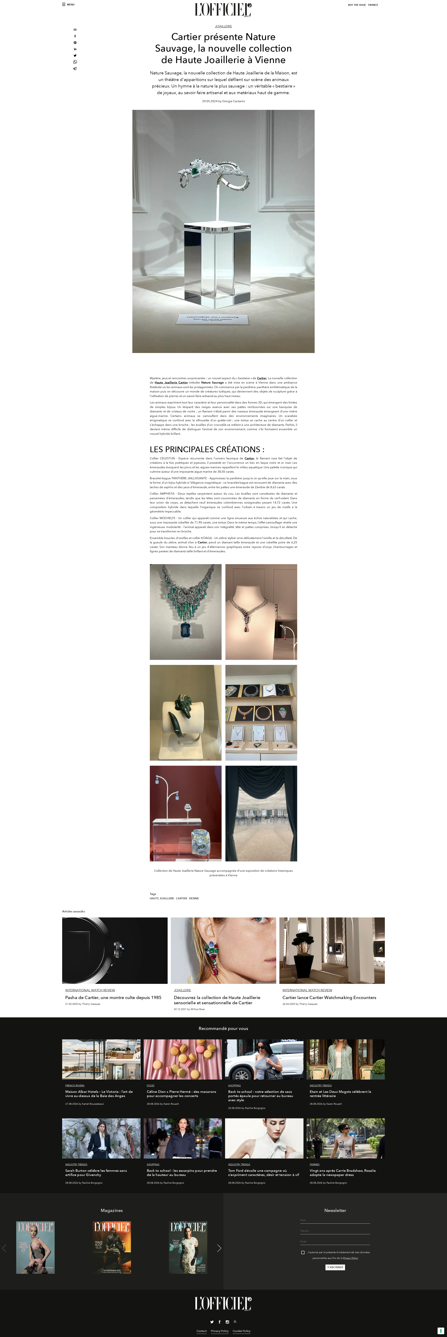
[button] (219, 1248)
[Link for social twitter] (212, 1322)
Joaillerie (223, 26)
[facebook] (75, 36)
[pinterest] (75, 43)
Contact (202, 1331)
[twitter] (75, 56)
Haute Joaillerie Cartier (171, 382)
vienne (194, 898)
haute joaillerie (162, 898)
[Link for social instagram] (227, 1322)
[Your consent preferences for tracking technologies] (441, 1331)
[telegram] (75, 69)
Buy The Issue (357, 4)
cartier (181, 898)
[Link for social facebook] (219, 1322)
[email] (75, 30)
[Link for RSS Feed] (235, 1322)
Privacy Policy (350, 1258)
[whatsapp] (75, 62)
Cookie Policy (241, 1331)
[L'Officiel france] (223, 10)
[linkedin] (75, 49)
